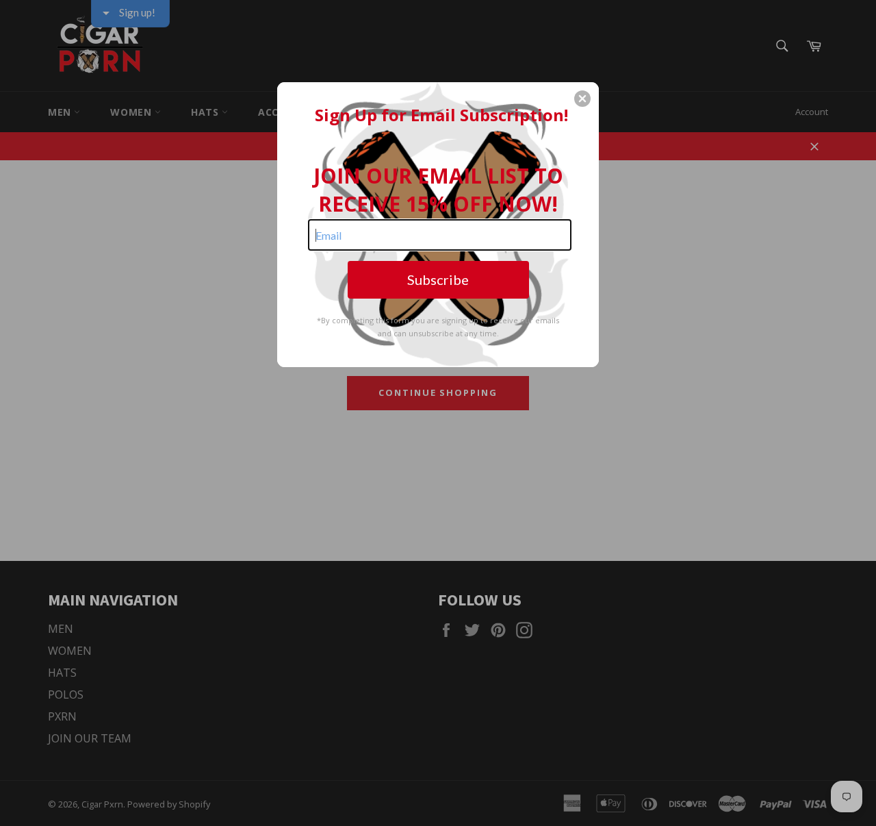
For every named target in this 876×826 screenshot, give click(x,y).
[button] (582, 98)
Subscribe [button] (438, 279)
